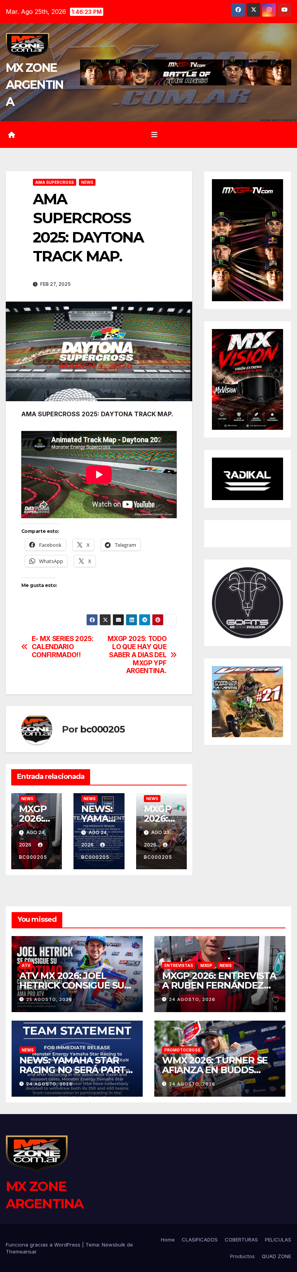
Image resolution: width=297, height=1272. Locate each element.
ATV (26, 965)
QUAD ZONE (276, 1256)
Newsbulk (113, 1244)
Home (168, 1239)
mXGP (206, 965)
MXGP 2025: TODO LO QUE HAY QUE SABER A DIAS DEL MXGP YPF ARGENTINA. (137, 655)
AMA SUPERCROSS (54, 182)
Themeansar (21, 1251)
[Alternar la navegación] (154, 134)
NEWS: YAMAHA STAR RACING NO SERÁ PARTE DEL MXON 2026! (75, 1070)
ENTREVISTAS (178, 965)
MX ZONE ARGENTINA (34, 85)
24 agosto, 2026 (192, 999)
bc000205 (102, 729)
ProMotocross (182, 1050)
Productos (242, 1256)
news (87, 182)
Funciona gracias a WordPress (44, 1244)
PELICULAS (278, 1239)
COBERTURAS (241, 1239)
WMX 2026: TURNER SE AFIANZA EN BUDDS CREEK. (215, 1070)
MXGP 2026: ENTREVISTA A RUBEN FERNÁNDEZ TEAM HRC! (219, 985)
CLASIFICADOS (200, 1239)
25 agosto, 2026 (49, 999)
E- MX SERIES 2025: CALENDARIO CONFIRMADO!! (63, 646)
